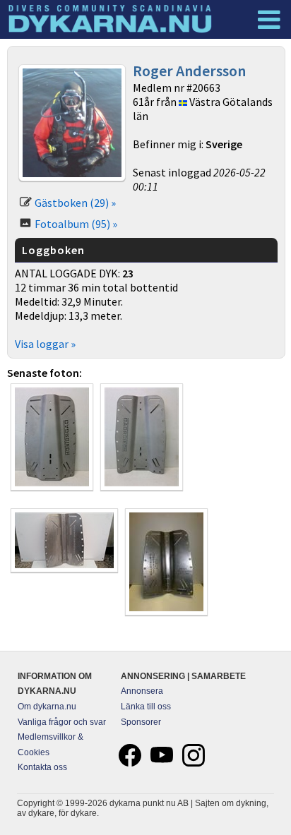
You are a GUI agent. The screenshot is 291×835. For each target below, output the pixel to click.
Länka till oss (146, 706)
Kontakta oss (42, 767)
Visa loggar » (45, 344)
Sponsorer (141, 722)
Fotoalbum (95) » (76, 224)
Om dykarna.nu (47, 706)
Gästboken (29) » (75, 203)
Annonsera (142, 691)
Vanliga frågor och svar (62, 722)
